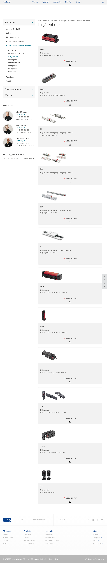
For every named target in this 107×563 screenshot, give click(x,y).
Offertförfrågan (29, 543)
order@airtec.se (28, 158)
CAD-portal (96, 537)
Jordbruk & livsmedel (52, 540)
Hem (39, 21)
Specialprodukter (13, 89)
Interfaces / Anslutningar (16, 53)
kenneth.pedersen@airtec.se (25, 145)
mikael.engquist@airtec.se (24, 119)
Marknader (57, 2)
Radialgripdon (12, 66)
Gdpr (56, 559)
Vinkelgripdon (12, 69)
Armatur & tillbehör (13, 29)
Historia (5, 535)
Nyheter (68, 2)
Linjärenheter (14, 57)
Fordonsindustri (50, 537)
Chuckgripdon (12, 50)
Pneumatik (53, 21)
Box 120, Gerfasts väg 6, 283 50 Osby (40, 559)
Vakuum (9, 95)
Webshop (96, 535)
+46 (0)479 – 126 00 (22, 117)
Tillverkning (49, 543)
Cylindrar (9, 33)
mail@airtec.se (39, 520)
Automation (49, 535)
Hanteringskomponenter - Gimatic (70, 21)
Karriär (5, 543)
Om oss (35, 2)
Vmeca (95, 540)
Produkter (46, 21)
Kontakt (78, 2)
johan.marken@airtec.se (23, 132)
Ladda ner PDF (70, 48)
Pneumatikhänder (14, 63)
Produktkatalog (25, 2)
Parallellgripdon (13, 60)
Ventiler (9, 81)
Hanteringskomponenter (15, 41)
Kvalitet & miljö (8, 537)
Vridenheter (12, 72)
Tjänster (45, 2)
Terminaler (10, 77)
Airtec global (97, 543)
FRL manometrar (12, 37)
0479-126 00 (25, 520)
